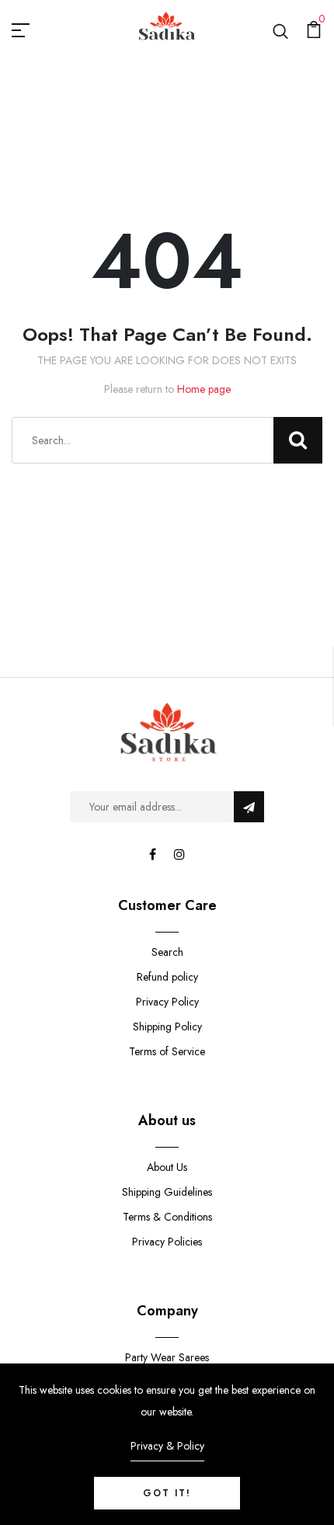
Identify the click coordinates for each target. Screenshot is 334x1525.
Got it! (167, 1493)
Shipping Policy (167, 1026)
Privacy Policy (167, 1001)
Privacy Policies (167, 1241)
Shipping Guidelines (167, 1192)
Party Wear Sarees (167, 1357)
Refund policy (167, 977)
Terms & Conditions (167, 1217)
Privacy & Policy (167, 1446)
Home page (204, 389)
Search (167, 952)
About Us (167, 1167)
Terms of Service (167, 1051)
